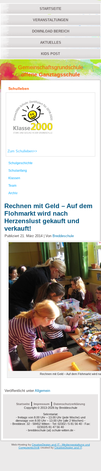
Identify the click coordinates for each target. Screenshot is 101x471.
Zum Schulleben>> (22, 151)
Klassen (14, 178)
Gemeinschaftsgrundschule (50, 67)
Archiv (13, 193)
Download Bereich (50, 31)
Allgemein (42, 391)
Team (12, 185)
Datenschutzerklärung (69, 404)
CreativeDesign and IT (68, 447)
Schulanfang (17, 170)
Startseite (50, 9)
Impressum (42, 404)
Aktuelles (50, 43)
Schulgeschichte (20, 163)
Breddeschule (63, 236)
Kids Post (50, 54)
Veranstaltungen (50, 20)
